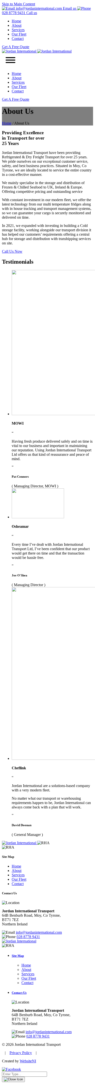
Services (18, 30)
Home (16, 21)
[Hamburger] (10, 61)
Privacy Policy (21, 1053)
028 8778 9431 (28, 937)
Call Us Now (12, 251)
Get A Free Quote (15, 47)
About (16, 25)
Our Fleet (19, 34)
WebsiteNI (28, 1061)
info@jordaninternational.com (39, 932)
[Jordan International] (37, 51)
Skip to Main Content (18, 4)
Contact (18, 38)
